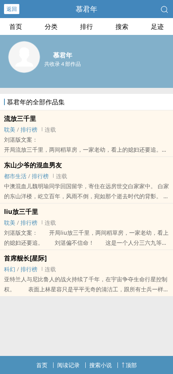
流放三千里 (20, 118)
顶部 (131, 365)
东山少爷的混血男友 (33, 165)
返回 (11, 8)
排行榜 (29, 129)
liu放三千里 (21, 211)
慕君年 (86, 9)
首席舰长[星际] (25, 258)
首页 (15, 26)
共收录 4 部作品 (62, 63)
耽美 (9, 129)
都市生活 (15, 176)
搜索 (121, 26)
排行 (86, 26)
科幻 (9, 269)
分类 (51, 26)
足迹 (157, 26)
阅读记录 (68, 365)
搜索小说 (100, 365)
